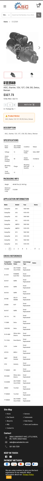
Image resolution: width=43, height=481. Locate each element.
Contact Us (10, 428)
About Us (10, 421)
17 (35, 249)
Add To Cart (28, 104)
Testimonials (28, 417)
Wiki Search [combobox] (6, 15)
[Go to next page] (39, 249)
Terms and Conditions (31, 424)
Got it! (8, 477)
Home (6, 22)
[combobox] (23, 15)
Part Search (10, 417)
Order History (28, 421)
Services (27, 414)
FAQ (8, 424)
